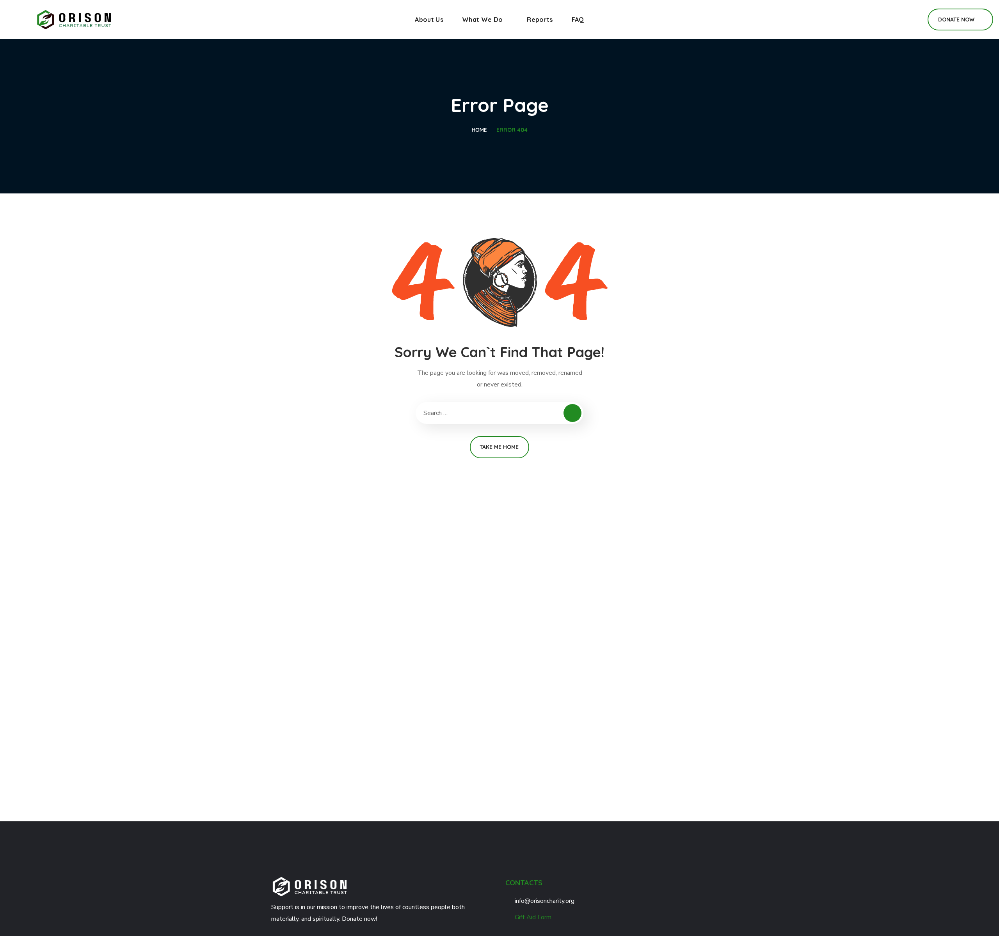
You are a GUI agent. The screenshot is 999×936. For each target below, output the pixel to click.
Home (479, 129)
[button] (913, 19)
